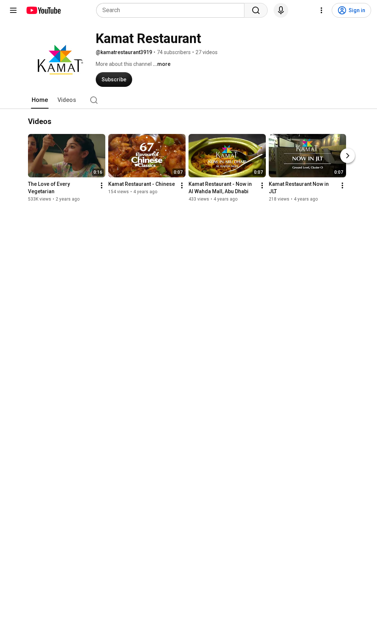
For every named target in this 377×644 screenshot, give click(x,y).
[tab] (40, 100)
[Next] (347, 155)
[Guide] (13, 10)
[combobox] (172, 10)
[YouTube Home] (43, 10)
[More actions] (101, 185)
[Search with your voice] (281, 10)
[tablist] (188, 100)
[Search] (256, 10)
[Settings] (321, 10)
